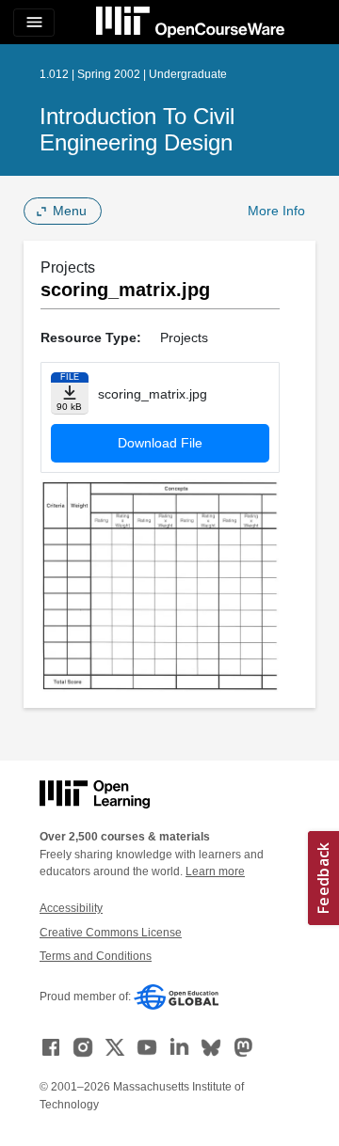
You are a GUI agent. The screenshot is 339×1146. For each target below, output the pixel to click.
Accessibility (71, 908)
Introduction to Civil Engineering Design (137, 129)
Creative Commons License (111, 932)
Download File (160, 442)
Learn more (215, 871)
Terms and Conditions (96, 956)
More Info (276, 210)
